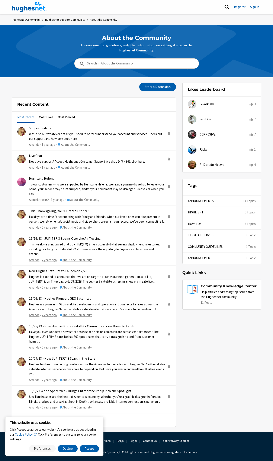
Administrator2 (39, 200)
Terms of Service (201, 235)
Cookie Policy (24, 434)
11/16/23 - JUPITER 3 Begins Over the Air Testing (65, 238)
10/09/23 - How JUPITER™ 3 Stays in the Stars (62, 358)
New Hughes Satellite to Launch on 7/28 (58, 271)
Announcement (200, 258)
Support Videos (40, 128)
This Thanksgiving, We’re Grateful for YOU (59, 211)
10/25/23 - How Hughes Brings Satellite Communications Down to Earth (81, 326)
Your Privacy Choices (176, 441)
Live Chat (35, 156)
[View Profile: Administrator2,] (21, 182)
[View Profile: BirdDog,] (192, 119)
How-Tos (195, 224)
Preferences (42, 448)
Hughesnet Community (26, 20)
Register (239, 7)
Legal (133, 441)
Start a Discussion (158, 87)
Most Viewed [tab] (66, 117)
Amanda (34, 145)
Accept (89, 448)
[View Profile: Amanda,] (21, 131)
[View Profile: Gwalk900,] (192, 104)
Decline (68, 448)
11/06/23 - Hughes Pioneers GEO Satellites (60, 298)
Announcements (201, 201)
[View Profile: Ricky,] (192, 149)
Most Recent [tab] (26, 117)
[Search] (226, 7)
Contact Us (150, 441)
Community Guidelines (205, 247)
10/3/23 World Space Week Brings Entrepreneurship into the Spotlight (80, 391)
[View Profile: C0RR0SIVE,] (192, 134)
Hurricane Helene (41, 179)
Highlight (195, 212)
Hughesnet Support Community (65, 20)
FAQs (120, 441)
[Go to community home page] (29, 7)
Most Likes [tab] (46, 117)
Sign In (254, 7)
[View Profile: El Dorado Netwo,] (192, 164)
